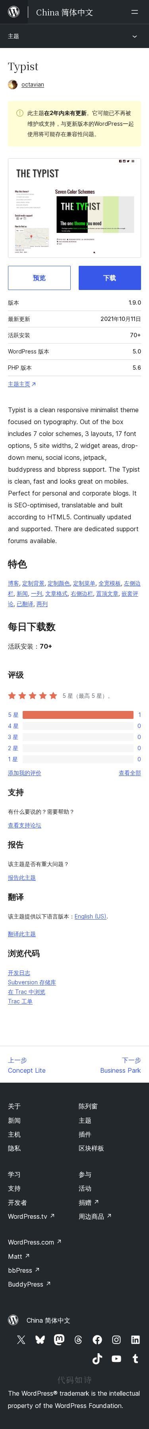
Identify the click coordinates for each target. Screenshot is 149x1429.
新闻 (22, 593)
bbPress (24, 1270)
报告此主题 (22, 877)
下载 (109, 278)
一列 (36, 593)
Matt (19, 1256)
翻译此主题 (22, 933)
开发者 (17, 1202)
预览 (39, 278)
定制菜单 (84, 583)
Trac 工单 (20, 1001)
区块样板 (91, 1148)
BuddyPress (29, 1284)
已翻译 (25, 603)
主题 (13, 36)
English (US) (90, 916)
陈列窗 (88, 1106)
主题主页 (19, 383)
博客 (13, 583)
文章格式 (56, 593)
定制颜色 (59, 583)
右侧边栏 (82, 593)
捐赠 (89, 1202)
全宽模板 (110, 583)
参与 (85, 1174)
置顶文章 (107, 593)
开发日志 (19, 972)
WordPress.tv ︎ (31, 1216)
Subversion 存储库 (32, 982)
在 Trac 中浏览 (26, 991)
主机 (14, 1134)
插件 (85, 1134)
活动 (85, 1188)
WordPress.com (35, 1242)
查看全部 (130, 772)
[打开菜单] (136, 12)
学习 (14, 1174)
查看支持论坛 (24, 825)
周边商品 (95, 1216)
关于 (14, 1106)
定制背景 (33, 583)
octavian (32, 84)
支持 (14, 1188)
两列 (42, 603)
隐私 (14, 1148)
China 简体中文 (48, 1320)
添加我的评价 (24, 772)
